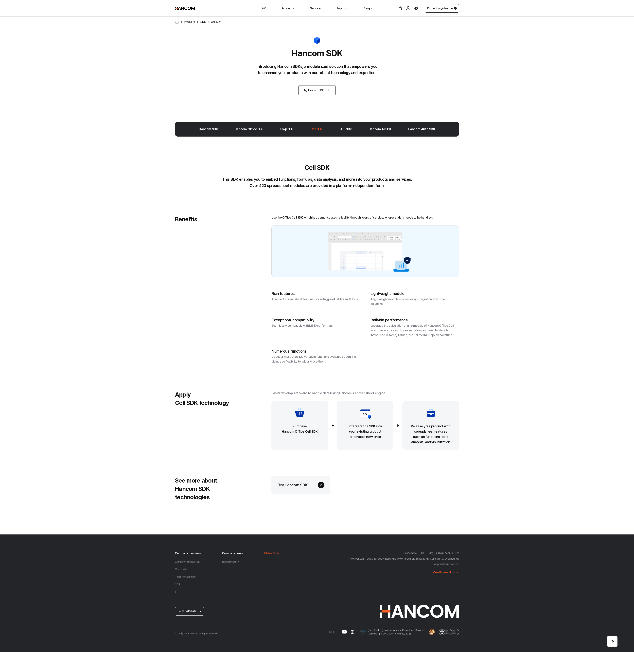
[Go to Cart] (400, 8)
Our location (181, 569)
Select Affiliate (187, 611)
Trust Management (185, 576)
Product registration (440, 8)
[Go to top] (612, 641)
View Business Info (444, 572)
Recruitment (229, 561)
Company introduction (187, 561)
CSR (177, 584)
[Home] (177, 22)
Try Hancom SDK (314, 90)
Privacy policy (271, 553)
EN (330, 632)
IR (176, 591)
